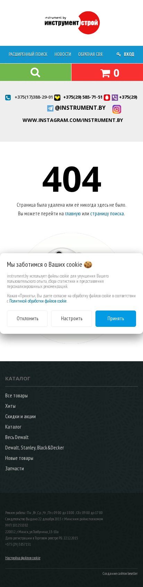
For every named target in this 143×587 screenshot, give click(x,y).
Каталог (13, 426)
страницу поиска (107, 213)
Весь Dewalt (17, 437)
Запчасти (14, 468)
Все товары (16, 395)
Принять (116, 318)
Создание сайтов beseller (120, 573)
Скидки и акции (20, 416)
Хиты (10, 406)
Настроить (71, 318)
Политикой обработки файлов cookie (38, 301)
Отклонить (27, 318)
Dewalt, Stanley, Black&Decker (34, 447)
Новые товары (19, 458)
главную (73, 213)
